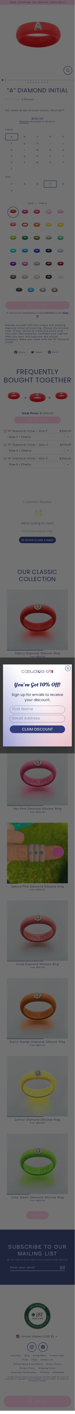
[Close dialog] (68, 668)
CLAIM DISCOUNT (37, 729)
